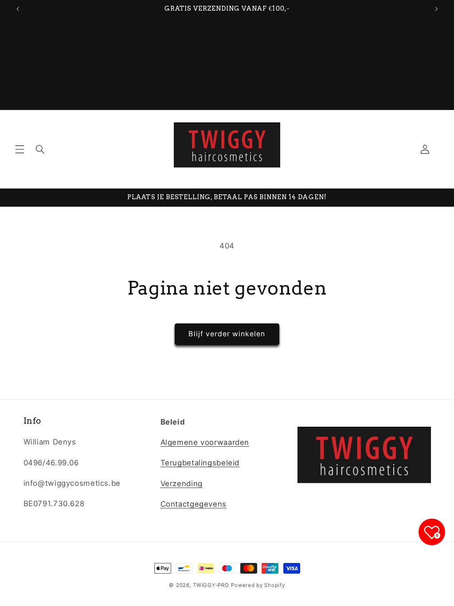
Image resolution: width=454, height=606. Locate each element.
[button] (19, 149)
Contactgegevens (193, 504)
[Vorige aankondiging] (17, 9)
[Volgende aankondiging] (436, 9)
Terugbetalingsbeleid (200, 462)
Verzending (181, 483)
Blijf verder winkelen (226, 334)
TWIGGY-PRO (211, 585)
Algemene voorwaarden (205, 442)
